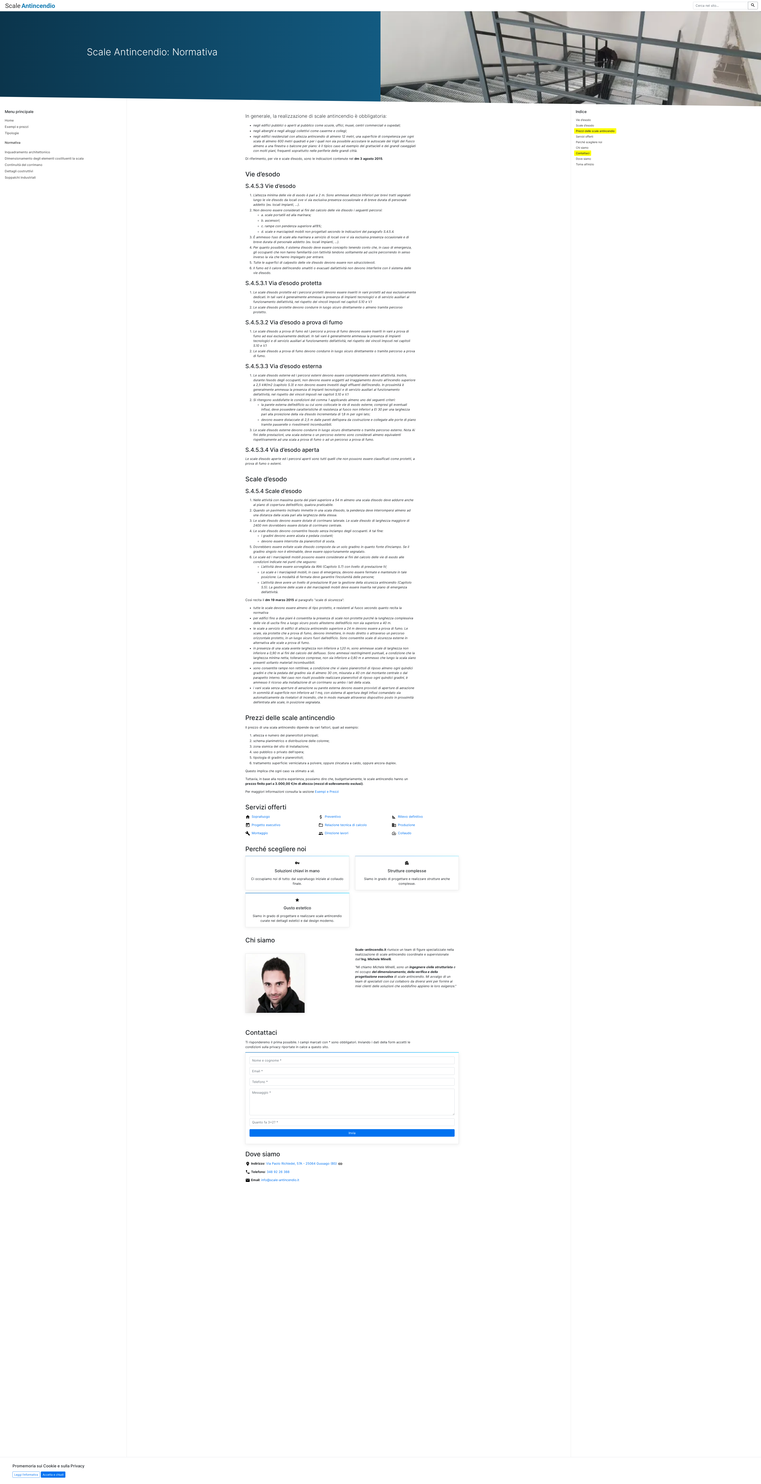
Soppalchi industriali (20, 177)
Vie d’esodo (583, 120)
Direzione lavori (336, 833)
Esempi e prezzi (17, 127)
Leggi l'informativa (26, 1474)
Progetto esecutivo (266, 825)
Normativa (12, 143)
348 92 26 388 (278, 1172)
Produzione (406, 825)
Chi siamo (582, 147)
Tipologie (12, 133)
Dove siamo (583, 158)
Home (9, 120)
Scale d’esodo (585, 125)
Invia (352, 1133)
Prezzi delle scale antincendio (595, 131)
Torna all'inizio (585, 164)
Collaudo (404, 833)
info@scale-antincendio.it (280, 1180)
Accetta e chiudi (53, 1474)
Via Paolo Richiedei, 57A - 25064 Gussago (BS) (302, 1163)
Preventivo (333, 817)
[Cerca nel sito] (753, 5)
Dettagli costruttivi (19, 171)
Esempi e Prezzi (327, 792)
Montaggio (260, 833)
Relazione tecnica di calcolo (346, 825)
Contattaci (582, 153)
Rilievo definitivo (410, 817)
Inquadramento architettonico (27, 152)
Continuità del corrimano (23, 165)
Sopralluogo (261, 817)
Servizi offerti (584, 136)
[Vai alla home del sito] (30, 6)
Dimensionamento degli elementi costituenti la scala (44, 158)
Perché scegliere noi (589, 142)
